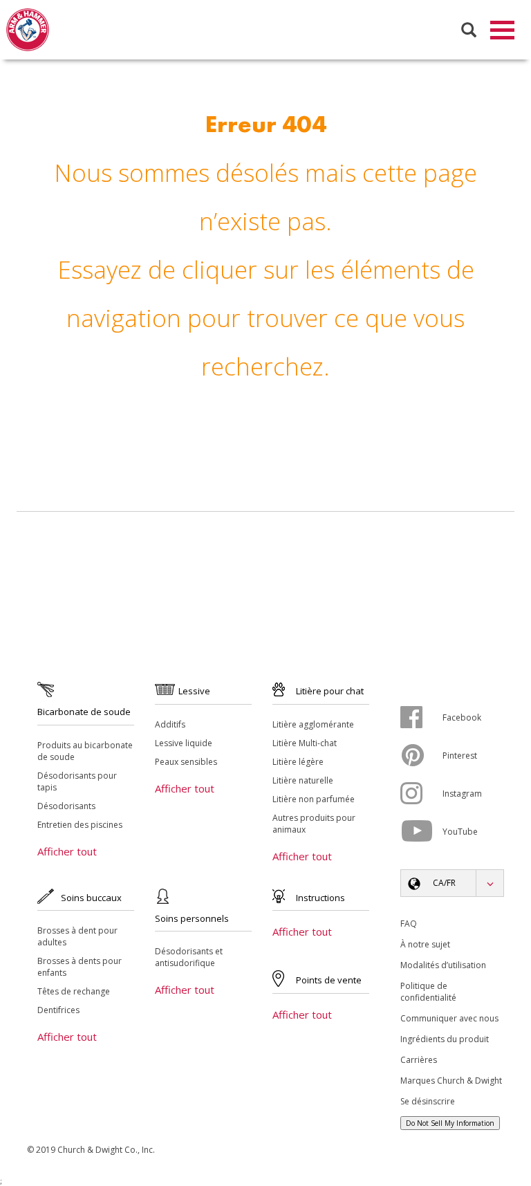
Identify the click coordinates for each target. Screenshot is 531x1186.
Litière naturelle (302, 780)
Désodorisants (66, 806)
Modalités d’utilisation (443, 965)
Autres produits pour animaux (313, 823)
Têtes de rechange (73, 991)
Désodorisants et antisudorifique (189, 957)
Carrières (418, 1060)
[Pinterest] (421, 755)
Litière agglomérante (313, 724)
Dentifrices (58, 1010)
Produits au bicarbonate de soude (85, 751)
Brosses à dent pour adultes (77, 936)
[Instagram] (421, 793)
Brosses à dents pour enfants (79, 967)
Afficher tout (67, 851)
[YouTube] (421, 831)
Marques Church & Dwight (451, 1080)
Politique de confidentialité (428, 991)
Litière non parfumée (313, 799)
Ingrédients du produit (444, 1039)
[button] (452, 883)
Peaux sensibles (186, 762)
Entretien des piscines (79, 825)
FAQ (408, 923)
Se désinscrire (427, 1101)
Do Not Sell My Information (450, 1123)
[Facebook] (421, 717)
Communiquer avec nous (449, 1018)
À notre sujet (425, 944)
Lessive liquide (183, 743)
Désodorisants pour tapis (77, 781)
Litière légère (298, 762)
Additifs (170, 724)
